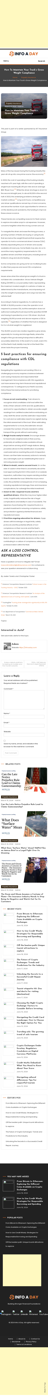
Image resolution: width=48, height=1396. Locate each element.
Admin (21, 106)
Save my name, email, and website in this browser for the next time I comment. (21, 745)
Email (6, 722)
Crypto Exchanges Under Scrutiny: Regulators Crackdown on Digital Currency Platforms (29, 1050)
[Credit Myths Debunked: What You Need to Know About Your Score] (8, 1067)
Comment (8, 689)
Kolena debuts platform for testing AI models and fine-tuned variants (12, 664)
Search (41, 61)
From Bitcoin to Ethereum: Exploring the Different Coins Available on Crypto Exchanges (30, 918)
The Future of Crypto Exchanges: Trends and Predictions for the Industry (30, 962)
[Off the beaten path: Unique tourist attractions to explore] (8, 949)
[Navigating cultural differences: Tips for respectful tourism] (8, 1081)
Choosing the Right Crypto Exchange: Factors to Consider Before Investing (30, 1006)
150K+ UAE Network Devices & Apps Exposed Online (36, 664)
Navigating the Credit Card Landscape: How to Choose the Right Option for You (30, 1020)
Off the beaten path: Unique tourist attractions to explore (31, 948)
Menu (6, 61)
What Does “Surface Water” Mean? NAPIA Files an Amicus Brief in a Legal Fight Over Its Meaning (23, 850)
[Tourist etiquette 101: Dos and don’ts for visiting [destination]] (8, 993)
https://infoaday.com (28, 647)
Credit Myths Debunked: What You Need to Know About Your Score (29, 1065)
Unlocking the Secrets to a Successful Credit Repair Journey (30, 977)
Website (7, 731)
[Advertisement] (24, 24)
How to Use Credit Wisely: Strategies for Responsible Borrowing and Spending (30, 934)
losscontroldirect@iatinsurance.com (16, 565)
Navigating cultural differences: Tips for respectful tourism (26, 1080)
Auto (4, 624)
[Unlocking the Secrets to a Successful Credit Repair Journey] (8, 978)
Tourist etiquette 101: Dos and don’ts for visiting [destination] (29, 991)
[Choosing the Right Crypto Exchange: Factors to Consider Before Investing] (8, 1007)
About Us (21, 1339)
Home (10, 1339)
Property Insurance (13, 103)
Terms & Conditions (24, 1344)
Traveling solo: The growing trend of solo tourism (30, 1033)
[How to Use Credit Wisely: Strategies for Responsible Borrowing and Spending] (8, 935)
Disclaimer (16, 1342)
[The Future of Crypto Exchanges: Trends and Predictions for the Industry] (8, 964)
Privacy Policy (31, 1342)
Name (7, 713)
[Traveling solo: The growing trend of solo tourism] (8, 1036)
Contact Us (35, 1339)
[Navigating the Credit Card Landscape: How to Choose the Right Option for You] (8, 1021)
